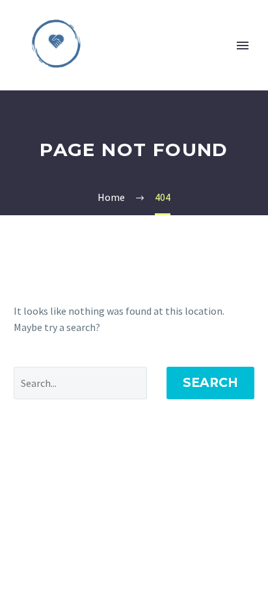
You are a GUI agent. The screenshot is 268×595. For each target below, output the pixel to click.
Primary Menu (242, 45)
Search (210, 382)
